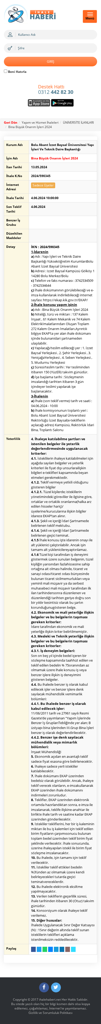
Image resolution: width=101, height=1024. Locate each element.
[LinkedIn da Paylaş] (62, 949)
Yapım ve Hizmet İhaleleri (40, 122)
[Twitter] (56, 987)
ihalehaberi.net (50, 999)
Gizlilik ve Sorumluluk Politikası (50, 1013)
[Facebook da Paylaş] (33, 949)
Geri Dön (10, 122)
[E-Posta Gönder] (67, 949)
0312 (55, 89)
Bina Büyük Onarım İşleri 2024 (30, 127)
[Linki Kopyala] (73, 949)
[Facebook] (44, 987)
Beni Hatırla (16, 71)
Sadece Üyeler (43, 185)
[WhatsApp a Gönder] (44, 949)
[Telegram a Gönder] (56, 949)
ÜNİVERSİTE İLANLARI (78, 122)
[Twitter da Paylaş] (39, 949)
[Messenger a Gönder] (50, 949)
